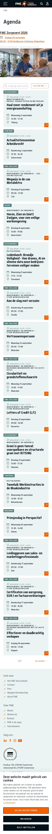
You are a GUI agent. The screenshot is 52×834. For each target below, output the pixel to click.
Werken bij (12, 714)
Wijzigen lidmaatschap (17, 692)
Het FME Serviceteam (17, 681)
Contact (11, 685)
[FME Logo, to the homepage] (26, 3)
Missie (10, 710)
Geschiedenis (13, 726)
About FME (12, 696)
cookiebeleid (9, 802)
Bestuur (10, 718)
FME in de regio (14, 722)
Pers (9, 689)
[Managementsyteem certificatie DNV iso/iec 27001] (10, 756)
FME (5, 10)
